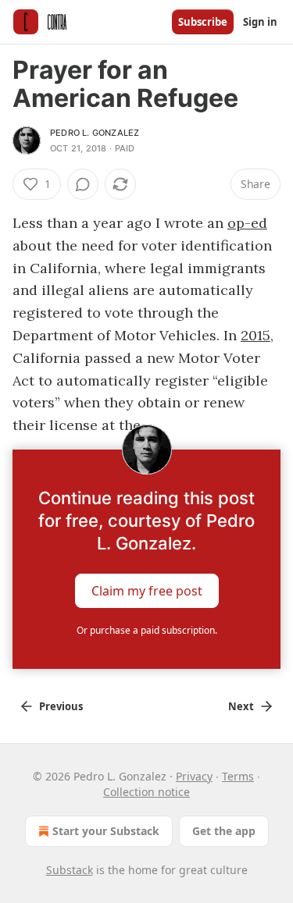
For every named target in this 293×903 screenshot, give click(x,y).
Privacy (194, 776)
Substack (69, 869)
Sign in (260, 22)
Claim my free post (146, 590)
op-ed (247, 223)
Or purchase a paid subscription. (147, 630)
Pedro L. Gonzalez (94, 132)
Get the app (223, 830)
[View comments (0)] (82, 184)
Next (241, 706)
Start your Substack (105, 830)
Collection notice (146, 791)
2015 (255, 335)
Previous (61, 706)
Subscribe (202, 22)
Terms (238, 776)
